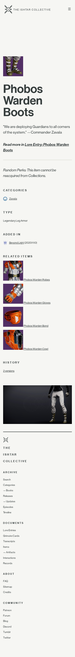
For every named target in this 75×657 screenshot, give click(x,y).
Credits (7, 592)
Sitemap (7, 586)
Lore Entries (9, 530)
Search (7, 479)
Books (9, 490)
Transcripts (9, 541)
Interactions (9, 557)
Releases (8, 496)
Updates (10, 501)
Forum (6, 615)
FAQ (5, 581)
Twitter (7, 637)
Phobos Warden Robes (37, 279)
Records (7, 563)
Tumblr (7, 632)
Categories (9, 485)
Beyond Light (16, 242)
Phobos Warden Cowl (36, 348)
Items (6, 546)
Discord (7, 626)
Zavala (13, 198)
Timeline (7, 512)
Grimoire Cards (11, 535)
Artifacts (10, 552)
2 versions (8, 370)
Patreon (7, 610)
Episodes (8, 507)
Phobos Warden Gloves (37, 302)
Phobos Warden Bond (36, 325)
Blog (5, 621)
